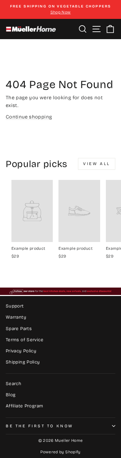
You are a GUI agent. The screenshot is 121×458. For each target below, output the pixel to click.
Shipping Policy (23, 362)
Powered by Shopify (60, 452)
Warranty (16, 317)
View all (96, 163)
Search (13, 383)
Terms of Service (24, 340)
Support (15, 306)
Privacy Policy (21, 351)
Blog (10, 395)
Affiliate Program (24, 406)
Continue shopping (29, 117)
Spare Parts (19, 328)
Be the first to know (39, 426)
